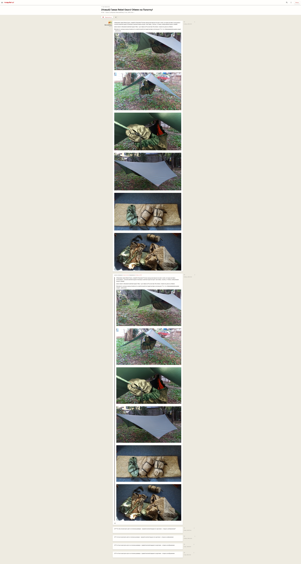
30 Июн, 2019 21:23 (188, 276)
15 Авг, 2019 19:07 (187, 546)
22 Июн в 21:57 (138, 275)
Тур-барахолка (105, 6)
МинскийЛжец (120, 12)
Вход (297, 2)
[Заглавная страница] (9, 1)
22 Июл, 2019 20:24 (188, 538)
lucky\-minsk (126, 275)
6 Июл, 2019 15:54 (187, 530)
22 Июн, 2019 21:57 (188, 24)
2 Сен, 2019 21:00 (129, 12)
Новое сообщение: (110, 12)
